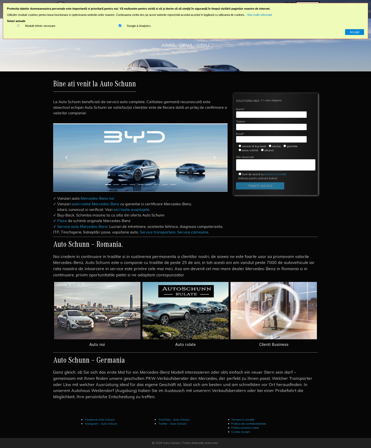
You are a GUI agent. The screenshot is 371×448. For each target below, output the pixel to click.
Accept (354, 32)
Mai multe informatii (259, 14)
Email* (240, 134)
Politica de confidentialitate (248, 423)
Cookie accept (240, 432)
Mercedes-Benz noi (97, 198)
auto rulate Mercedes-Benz (95, 204)
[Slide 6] (148, 184)
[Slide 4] (132, 184)
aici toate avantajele (131, 209)
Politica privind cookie (245, 427)
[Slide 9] (173, 184)
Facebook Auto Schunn (99, 419)
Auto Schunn (171, 443)
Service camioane (192, 232)
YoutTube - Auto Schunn (174, 419)
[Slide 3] (124, 184)
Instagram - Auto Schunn (100, 423)
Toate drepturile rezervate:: (200, 443)
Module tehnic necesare (40, 25)
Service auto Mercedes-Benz (82, 226)
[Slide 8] (165, 184)
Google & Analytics (139, 25)
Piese (62, 220)
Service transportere (157, 232)
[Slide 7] (157, 184)
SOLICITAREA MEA (259, 101)
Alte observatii (245, 157)
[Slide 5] (140, 184)
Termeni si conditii (242, 419)
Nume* (240, 109)
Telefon (240, 121)
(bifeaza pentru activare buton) (261, 176)
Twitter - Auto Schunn (172, 423)
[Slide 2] (116, 184)
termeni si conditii (264, 174)
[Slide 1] (108, 184)
